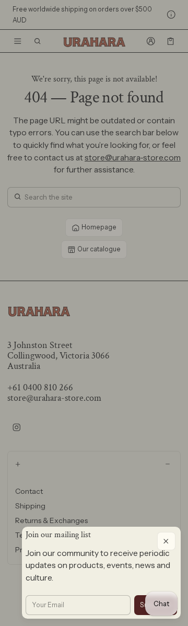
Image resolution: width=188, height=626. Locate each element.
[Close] (166, 541)
